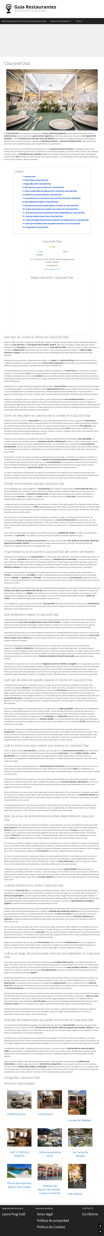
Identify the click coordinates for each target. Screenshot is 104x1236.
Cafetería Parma (16, 1114)
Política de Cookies (51, 1227)
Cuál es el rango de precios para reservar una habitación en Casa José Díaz (57, 220)
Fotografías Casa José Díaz (36, 227)
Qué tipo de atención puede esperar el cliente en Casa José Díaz (51, 205)
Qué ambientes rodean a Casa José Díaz (41, 202)
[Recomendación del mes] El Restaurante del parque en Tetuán (24, 21)
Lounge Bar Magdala (79, 1120)
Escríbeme (90, 1214)
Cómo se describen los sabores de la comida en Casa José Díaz (50, 191)
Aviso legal (45, 1214)
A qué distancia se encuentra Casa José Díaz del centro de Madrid (52, 198)
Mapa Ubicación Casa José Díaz (37, 184)
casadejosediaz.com (52, 269)
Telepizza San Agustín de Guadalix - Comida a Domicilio (50, 1189)
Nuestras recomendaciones (60, 21)
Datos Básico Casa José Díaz (36, 180)
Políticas (79, 21)
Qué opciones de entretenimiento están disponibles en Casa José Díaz (55, 213)
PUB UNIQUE (75, 1194)
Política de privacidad (53, 1220)
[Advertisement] (52, 39)
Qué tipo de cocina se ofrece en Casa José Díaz (44, 187)
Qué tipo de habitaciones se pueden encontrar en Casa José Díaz (52, 223)
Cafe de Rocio (45, 1114)
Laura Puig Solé (13, 1214)
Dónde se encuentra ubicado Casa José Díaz (43, 194)
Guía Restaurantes (35, 7)
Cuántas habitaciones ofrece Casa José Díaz (44, 216)
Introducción (30, 176)
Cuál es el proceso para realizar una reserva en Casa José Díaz (51, 209)
